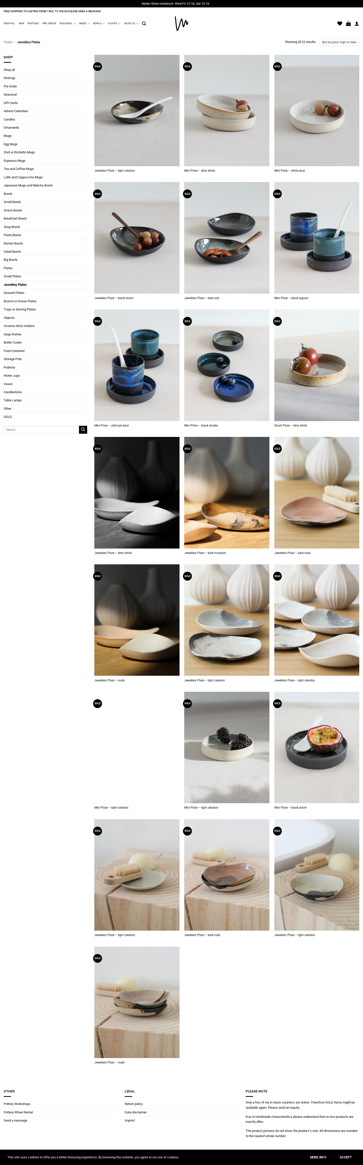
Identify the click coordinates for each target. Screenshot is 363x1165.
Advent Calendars (16, 111)
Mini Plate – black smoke (201, 425)
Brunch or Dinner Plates (20, 301)
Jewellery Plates (15, 284)
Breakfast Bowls (15, 218)
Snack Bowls (13, 210)
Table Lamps (13, 400)
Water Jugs (12, 375)
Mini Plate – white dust (289, 170)
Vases (8, 384)
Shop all (9, 23)
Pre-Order (49, 23)
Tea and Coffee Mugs (19, 169)
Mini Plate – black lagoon (291, 298)
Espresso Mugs (14, 160)
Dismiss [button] (216, 3)
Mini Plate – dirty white (199, 170)
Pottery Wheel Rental (18, 1112)
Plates (112, 23)
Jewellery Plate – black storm (114, 298)
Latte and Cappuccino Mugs (23, 177)
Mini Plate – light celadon (111, 807)
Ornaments (11, 127)
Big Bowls (11, 260)
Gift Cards (11, 102)
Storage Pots (13, 359)
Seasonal (66, 23)
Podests (9, 367)
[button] (144, 23)
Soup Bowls (12, 226)
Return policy (134, 1104)
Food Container (14, 350)
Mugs (82, 23)
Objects (129, 23)
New (21, 23)
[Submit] (83, 430)
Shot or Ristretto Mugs (19, 152)
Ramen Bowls (13, 243)
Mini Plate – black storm (290, 807)
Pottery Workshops (17, 1104)
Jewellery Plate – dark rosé (292, 553)
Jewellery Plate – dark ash (201, 298)
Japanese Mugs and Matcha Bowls (28, 185)
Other (7, 408)
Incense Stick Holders (19, 326)
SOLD (8, 417)
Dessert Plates (14, 293)
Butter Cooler (13, 342)
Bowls (97, 23)
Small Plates (12, 276)
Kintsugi (33, 23)
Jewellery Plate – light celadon (114, 170)
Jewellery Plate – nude (109, 680)
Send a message (15, 1120)
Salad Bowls (12, 251)
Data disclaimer (136, 1112)
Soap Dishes (12, 334)
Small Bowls (12, 202)
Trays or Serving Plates (20, 309)
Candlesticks (13, 392)
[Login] (356, 23)
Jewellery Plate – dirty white (113, 553)
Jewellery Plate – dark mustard (205, 553)
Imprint (130, 1120)
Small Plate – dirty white (290, 425)
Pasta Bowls (12, 235)
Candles (9, 119)
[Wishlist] (339, 23)
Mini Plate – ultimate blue (111, 425)
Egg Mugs (11, 144)
